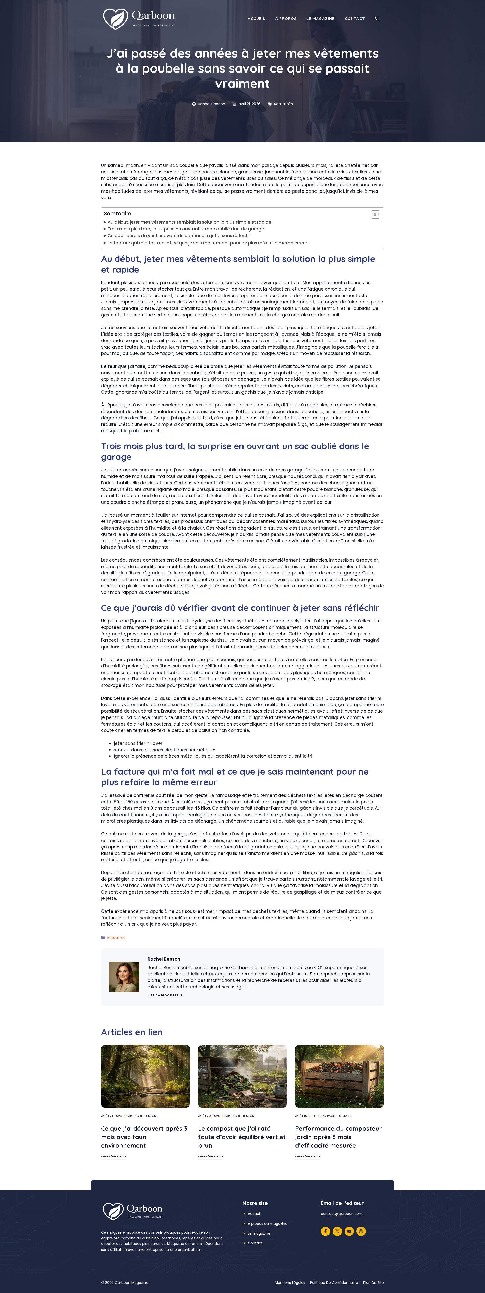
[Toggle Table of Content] (373, 214)
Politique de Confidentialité (334, 1282)
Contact (355, 18)
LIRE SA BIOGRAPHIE (165, 995)
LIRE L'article (113, 1156)
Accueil (256, 18)
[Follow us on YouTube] (349, 1231)
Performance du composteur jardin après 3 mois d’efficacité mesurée (338, 1136)
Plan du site (373, 1282)
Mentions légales (290, 1282)
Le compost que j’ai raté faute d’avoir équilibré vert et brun (242, 1136)
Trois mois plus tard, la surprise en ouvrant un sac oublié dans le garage (186, 229)
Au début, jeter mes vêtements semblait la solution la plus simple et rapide (189, 222)
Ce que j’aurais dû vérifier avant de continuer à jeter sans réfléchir (179, 236)
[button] (377, 18)
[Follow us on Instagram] (361, 1231)
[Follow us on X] (337, 1231)
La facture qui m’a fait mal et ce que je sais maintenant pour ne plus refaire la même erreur (207, 243)
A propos (286, 18)
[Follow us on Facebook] (325, 1231)
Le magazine (320, 18)
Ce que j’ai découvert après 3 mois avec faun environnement (144, 1136)
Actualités (283, 103)
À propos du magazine (267, 1223)
